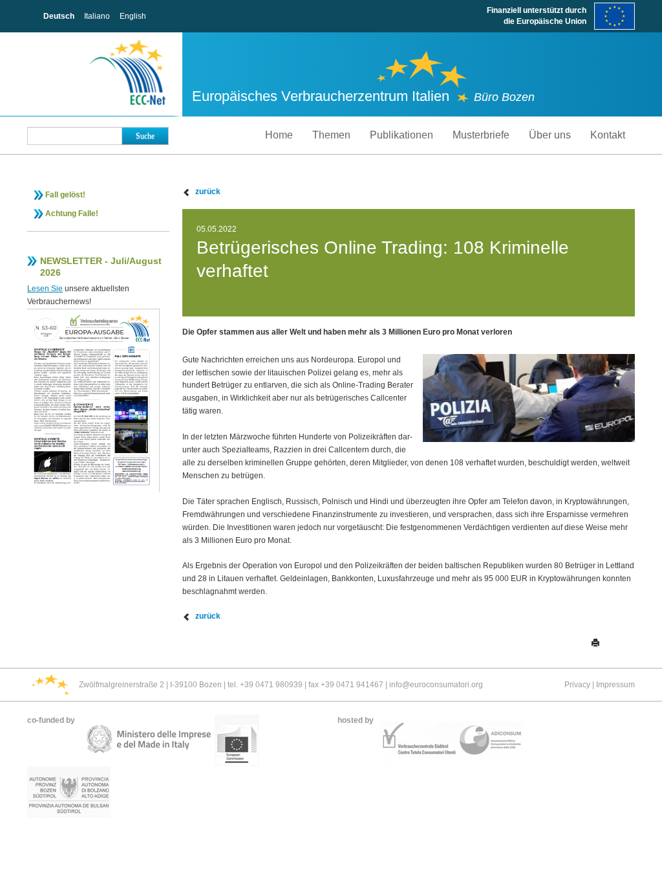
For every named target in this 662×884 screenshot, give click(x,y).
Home (279, 134)
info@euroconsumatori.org (436, 684)
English (133, 16)
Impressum (615, 684)
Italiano (97, 16)
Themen (331, 134)
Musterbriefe (481, 134)
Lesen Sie (45, 288)
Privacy (577, 684)
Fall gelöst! (65, 194)
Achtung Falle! (71, 213)
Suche (145, 135)
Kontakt (607, 134)
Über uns (550, 134)
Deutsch (58, 16)
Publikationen (401, 134)
